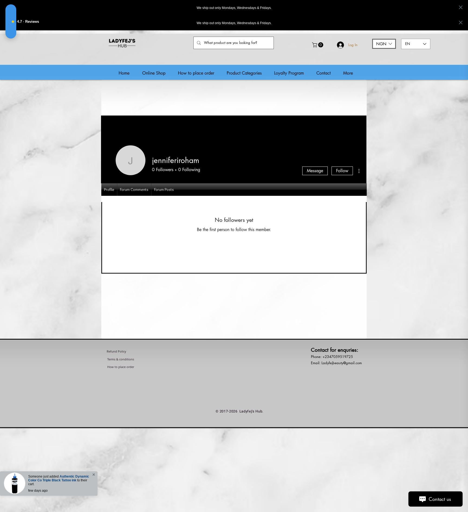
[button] (318, 44)
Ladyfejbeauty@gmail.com (341, 362)
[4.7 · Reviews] (10, 21)
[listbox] (384, 44)
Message (315, 171)
